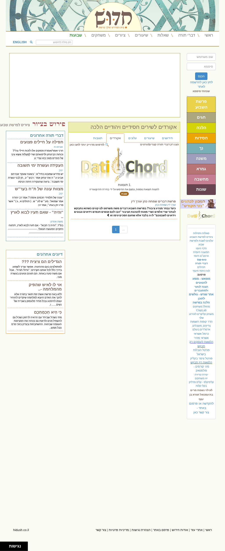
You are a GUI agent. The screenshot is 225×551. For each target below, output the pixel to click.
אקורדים (115, 138)
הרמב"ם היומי (201, 255)
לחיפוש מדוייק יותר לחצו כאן (87, 144)
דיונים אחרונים (49, 254)
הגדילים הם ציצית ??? (42, 261)
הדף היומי (201, 248)
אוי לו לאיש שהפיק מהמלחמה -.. (45, 287)
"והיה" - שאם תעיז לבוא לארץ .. (37, 214)
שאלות (163, 35)
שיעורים (141, 35)
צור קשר (101, 530)
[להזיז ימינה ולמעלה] (6, 545)
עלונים (132, 138)
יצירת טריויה (201, 374)
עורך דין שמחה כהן (165, 204)
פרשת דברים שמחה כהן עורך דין (153, 201)
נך (201, 148)
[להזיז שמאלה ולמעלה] (3, 545)
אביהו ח (58, 146)
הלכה (201, 128)
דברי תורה (186, 35)
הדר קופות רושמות (201, 321)
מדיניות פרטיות (119, 530)
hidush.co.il (21, 530)
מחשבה (201, 179)
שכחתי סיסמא (201, 91)
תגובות (97, 138)
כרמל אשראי (201, 333)
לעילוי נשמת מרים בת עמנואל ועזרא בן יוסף (201, 395)
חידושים (167, 138)
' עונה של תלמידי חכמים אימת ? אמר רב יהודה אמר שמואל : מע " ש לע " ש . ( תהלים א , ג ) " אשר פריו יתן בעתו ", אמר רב (35, 201)
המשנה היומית (201, 252)
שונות (201, 189)
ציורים (120, 35)
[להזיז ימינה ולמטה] (6, 547)
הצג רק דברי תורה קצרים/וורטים (159, 144)
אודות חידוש (180, 530)
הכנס (201, 76)
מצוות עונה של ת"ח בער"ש (39, 189)
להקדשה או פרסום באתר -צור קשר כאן (201, 408)
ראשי (209, 35)
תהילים (201, 267)
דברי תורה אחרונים (46, 135)
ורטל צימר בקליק (201, 358)
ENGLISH (20, 42)
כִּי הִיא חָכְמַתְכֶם (48, 312)
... (123, 229)
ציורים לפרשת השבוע (201, 237)
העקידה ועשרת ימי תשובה (40, 165)
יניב (61, 170)
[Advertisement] (95, 85)
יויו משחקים (201, 378)
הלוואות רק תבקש (201, 362)
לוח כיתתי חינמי (201, 270)
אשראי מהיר (201, 338)
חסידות (201, 138)
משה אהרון (57, 221)
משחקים (98, 35)
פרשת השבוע (201, 104)
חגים (201, 117)
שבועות (76, 35)
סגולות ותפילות (201, 233)
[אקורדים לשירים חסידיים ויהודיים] (201, 214)
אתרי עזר (197, 530)
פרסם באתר (161, 530)
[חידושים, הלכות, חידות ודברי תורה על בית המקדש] (198, 203)
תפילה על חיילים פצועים (41, 142)
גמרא (201, 169)
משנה (201, 158)
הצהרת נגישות (141, 530)
